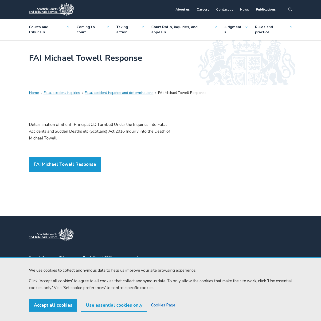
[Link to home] (51, 9)
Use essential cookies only (114, 305)
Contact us (224, 9)
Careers (203, 9)
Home (34, 92)
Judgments (233, 29)
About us (183, 9)
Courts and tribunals (38, 29)
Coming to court (86, 29)
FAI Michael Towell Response (65, 164)
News (244, 9)
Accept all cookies (53, 305)
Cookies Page (163, 305)
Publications (266, 9)
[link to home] (51, 234)
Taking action (122, 29)
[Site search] (290, 9)
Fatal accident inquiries (61, 92)
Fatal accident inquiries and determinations (119, 92)
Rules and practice (264, 29)
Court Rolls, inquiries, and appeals (174, 29)
